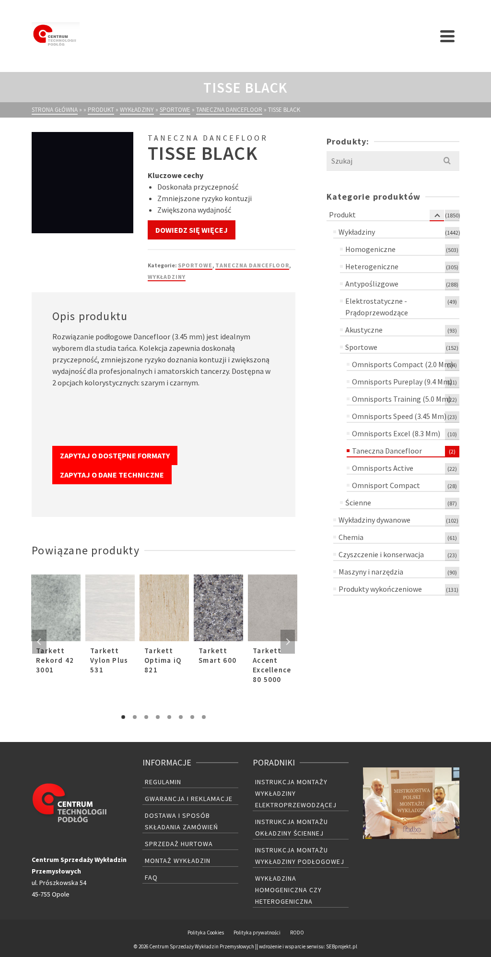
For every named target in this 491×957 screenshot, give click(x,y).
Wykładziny (167, 276)
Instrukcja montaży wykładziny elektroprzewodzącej (296, 793)
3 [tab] (146, 717)
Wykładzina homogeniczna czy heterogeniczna (288, 890)
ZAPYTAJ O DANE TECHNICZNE (112, 474)
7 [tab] (192, 717)
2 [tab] (135, 717)
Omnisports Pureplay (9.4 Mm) (402, 381)
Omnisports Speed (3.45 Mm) (399, 416)
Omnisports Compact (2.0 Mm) (402, 364)
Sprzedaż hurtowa (179, 843)
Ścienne (358, 502)
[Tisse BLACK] (82, 182)
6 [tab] (181, 717)
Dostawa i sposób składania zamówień (181, 821)
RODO (297, 932)
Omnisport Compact (386, 485)
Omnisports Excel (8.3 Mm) (396, 433)
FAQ (151, 877)
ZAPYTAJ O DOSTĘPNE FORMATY (115, 455)
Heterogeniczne (371, 266)
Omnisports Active (382, 468)
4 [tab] (158, 717)
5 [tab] (169, 717)
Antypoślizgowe (371, 283)
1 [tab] (123, 717)
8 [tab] (204, 717)
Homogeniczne (370, 249)
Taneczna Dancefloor (252, 265)
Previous (39, 642)
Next (288, 642)
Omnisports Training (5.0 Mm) (401, 399)
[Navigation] (447, 36)
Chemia (351, 537)
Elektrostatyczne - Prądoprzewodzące (376, 306)
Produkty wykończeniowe (380, 589)
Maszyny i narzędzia (371, 571)
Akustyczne (364, 330)
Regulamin (163, 782)
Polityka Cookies (205, 932)
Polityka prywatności (257, 932)
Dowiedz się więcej (191, 230)
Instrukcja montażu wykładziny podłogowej (299, 856)
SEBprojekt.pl (341, 946)
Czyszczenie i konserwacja (381, 554)
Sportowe (195, 265)
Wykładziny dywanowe (374, 520)
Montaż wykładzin (177, 860)
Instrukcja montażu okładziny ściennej (291, 827)
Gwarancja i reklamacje (189, 798)
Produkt (342, 214)
